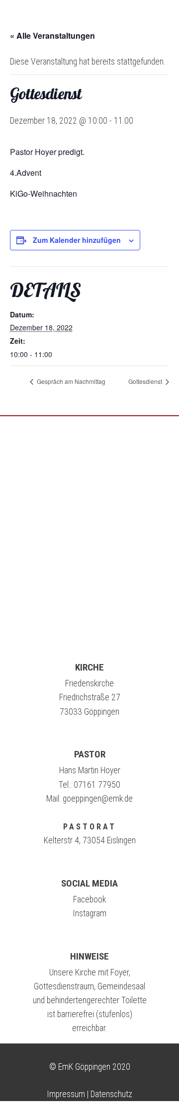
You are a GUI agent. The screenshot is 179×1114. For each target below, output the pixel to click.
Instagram (89, 913)
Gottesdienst (146, 381)
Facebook (89, 899)
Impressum (66, 1094)
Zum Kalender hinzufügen (77, 240)
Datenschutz (111, 1094)
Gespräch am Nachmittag (70, 381)
